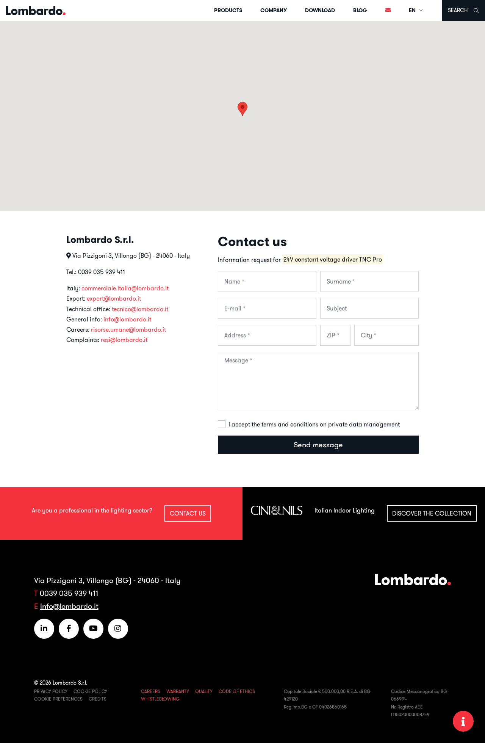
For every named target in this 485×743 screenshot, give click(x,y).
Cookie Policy (90, 691)
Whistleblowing (160, 699)
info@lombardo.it (127, 319)
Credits (97, 699)
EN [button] (413, 10)
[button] (242, 109)
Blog (360, 10)
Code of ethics (237, 691)
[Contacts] (388, 10)
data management (374, 424)
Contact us (188, 513)
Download (320, 10)
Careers (150, 691)
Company (273, 10)
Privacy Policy (50, 691)
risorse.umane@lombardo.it (128, 329)
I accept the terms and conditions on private (314, 424)
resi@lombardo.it (124, 339)
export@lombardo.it (114, 298)
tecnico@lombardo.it (140, 309)
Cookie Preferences (58, 699)
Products (228, 10)
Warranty (177, 691)
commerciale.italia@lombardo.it (125, 288)
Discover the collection (431, 513)
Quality (204, 691)
